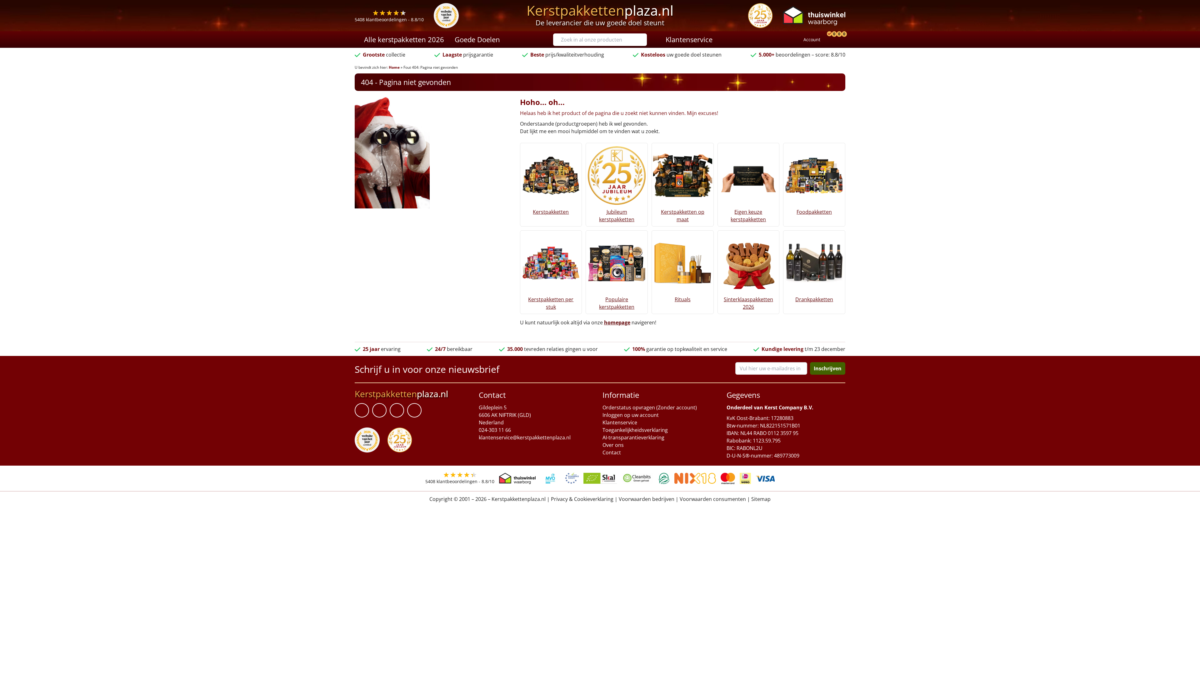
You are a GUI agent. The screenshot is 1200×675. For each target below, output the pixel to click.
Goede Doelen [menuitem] (477, 39)
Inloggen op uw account (630, 415)
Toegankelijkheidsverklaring (635, 430)
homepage (617, 322)
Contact (611, 452)
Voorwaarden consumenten (713, 499)
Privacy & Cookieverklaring (582, 499)
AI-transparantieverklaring (633, 437)
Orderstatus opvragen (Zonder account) (649, 407)
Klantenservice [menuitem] (689, 39)
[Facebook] (362, 410)
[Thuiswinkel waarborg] (814, 15)
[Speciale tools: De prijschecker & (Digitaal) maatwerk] (828, 39)
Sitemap (761, 499)
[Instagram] (414, 410)
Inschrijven (828, 368)
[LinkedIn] (379, 410)
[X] (397, 410)
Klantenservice (619, 422)
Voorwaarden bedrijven (646, 499)
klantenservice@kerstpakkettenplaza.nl (525, 437)
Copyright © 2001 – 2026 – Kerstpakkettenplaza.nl (487, 499)
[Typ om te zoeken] (644, 39)
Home (394, 67)
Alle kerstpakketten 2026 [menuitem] (404, 39)
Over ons (613, 445)
